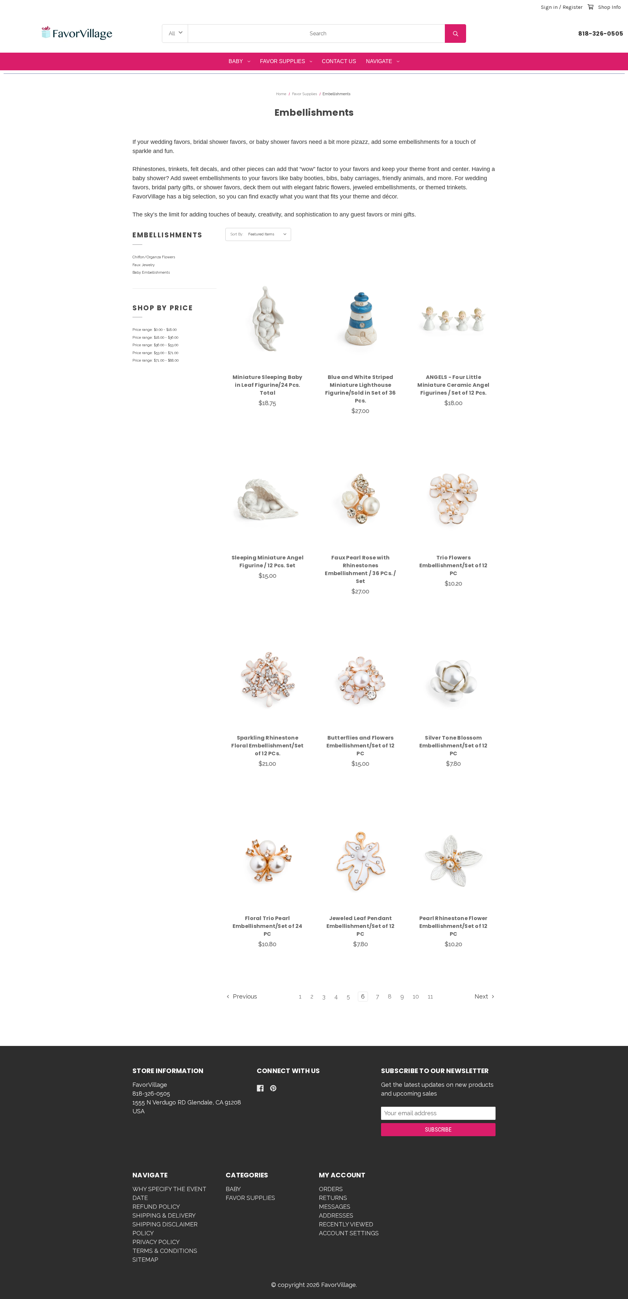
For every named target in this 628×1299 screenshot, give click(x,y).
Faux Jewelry (143, 265)
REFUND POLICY (156, 1206)
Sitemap (145, 1259)
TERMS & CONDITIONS (164, 1250)
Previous (244, 996)
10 (416, 996)
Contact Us (339, 61)
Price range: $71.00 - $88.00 (155, 360)
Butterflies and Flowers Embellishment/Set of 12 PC (360, 745)
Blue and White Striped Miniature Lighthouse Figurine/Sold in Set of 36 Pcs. (360, 388)
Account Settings (349, 1233)
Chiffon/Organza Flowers (153, 257)
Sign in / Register (562, 7)
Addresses (336, 1215)
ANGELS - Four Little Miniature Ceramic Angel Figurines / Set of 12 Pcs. (453, 385)
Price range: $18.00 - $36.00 (155, 337)
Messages (334, 1206)
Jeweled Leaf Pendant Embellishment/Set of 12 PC (360, 926)
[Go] (455, 33)
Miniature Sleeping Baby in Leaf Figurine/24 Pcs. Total (268, 385)
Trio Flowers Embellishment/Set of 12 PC (453, 565)
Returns (333, 1197)
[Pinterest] (273, 1088)
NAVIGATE (379, 61)
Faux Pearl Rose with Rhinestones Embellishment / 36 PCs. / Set (360, 569)
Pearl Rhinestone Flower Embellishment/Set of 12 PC (453, 926)
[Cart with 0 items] (590, 7)
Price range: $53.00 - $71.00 (155, 353)
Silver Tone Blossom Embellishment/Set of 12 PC (453, 745)
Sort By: (236, 234)
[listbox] (269, 234)
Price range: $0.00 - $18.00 (154, 330)
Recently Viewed (346, 1224)
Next (482, 996)
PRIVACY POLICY (156, 1242)
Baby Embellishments (151, 272)
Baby (236, 61)
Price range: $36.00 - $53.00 (155, 345)
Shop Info (609, 7)
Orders (331, 1189)
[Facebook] (260, 1088)
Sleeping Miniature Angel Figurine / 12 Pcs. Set (268, 561)
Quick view (267, 312)
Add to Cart (271, 329)
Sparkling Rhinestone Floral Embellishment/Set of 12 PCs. (267, 745)
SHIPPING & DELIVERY (164, 1215)
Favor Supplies (282, 61)
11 (430, 996)
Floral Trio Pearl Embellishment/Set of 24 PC (268, 926)
